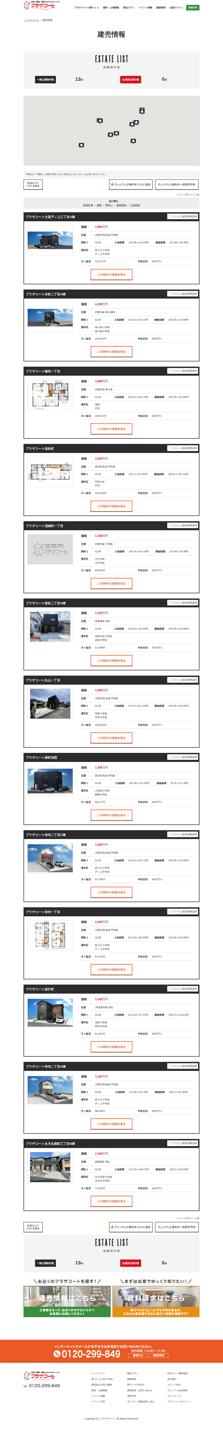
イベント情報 (145, 7)
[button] (116, 134)
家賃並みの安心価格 (101, 1385)
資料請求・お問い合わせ (139, 1390)
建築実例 (161, 7)
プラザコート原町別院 (41, 757)
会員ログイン (176, 7)
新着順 (86, 205)
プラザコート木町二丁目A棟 (46, 294)
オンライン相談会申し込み (140, 1401)
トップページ (98, 1373)
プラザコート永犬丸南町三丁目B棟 (50, 1143)
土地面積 (135, 205)
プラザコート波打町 (40, 989)
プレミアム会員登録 (177, 1390)
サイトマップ (174, 1396)
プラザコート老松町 (40, 448)
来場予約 (192, 7)
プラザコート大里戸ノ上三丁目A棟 (50, 217)
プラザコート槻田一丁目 (43, 371)
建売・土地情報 (111, 7)
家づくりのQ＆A (135, 1385)
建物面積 (121, 205)
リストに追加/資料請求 (184, 216)
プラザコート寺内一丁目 (43, 912)
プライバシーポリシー (178, 1401)
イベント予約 (98, 1401)
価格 (99, 205)
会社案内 (171, 1379)
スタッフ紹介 (174, 1385)
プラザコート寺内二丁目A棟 (46, 1066)
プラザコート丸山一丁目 (43, 680)
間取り (109, 205)
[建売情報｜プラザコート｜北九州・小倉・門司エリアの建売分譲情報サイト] (47, 5)
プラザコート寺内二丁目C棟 (46, 835)
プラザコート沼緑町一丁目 (44, 526)
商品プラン (128, 7)
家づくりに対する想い (102, 1379)
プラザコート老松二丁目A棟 (46, 603)
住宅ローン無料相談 (177, 1373)
